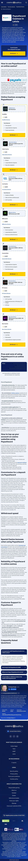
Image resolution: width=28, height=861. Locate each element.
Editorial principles (14, 798)
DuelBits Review (6, 119)
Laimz (14, 754)
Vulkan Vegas (14, 746)
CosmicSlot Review (6, 258)
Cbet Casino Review (7, 154)
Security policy (14, 771)
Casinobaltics (3, 6)
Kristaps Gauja (12, 687)
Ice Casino (5, 184)
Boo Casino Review (6, 329)
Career (14, 795)
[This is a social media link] (10, 736)
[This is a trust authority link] (14, 821)
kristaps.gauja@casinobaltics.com (10, 693)
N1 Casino (4, 288)
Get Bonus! (13, 53)
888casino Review (6, 224)
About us (14, 790)
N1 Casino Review (6, 293)
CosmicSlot (5, 253)
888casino (5, 218)
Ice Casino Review (6, 189)
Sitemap (14, 803)
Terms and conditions (14, 776)
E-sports (14, 762)
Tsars (14, 748)
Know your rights (14, 800)
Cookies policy (14, 779)
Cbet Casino (5, 149)
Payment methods (11, 6)
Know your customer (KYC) (14, 806)
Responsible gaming (14, 787)
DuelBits (4, 114)
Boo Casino (5, 323)
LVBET (14, 751)
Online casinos (15, 393)
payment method (21, 462)
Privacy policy (14, 774)
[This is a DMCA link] (5, 820)
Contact (14, 793)
